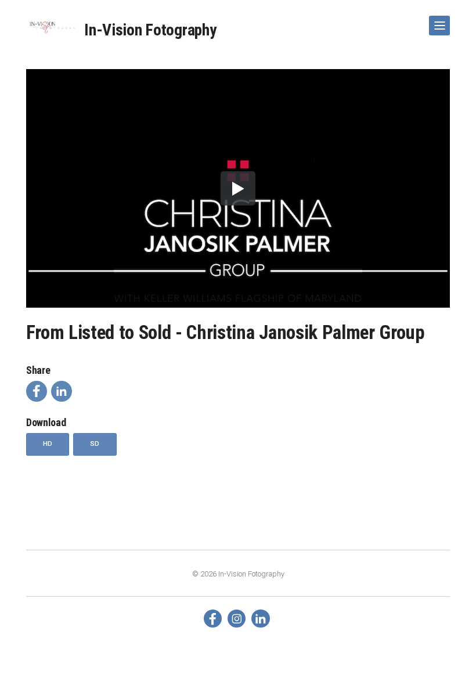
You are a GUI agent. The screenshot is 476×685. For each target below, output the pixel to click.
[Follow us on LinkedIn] (260, 619)
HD (48, 443)
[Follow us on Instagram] (237, 619)
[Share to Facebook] (36, 391)
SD (95, 443)
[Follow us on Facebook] (213, 619)
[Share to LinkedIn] (61, 391)
